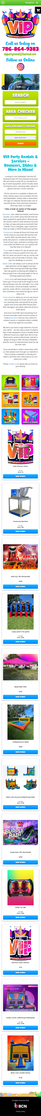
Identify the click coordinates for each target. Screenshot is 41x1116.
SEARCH (20, 143)
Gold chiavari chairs (20, 466)
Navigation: (29, 3)
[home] (3, 2)
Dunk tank (9, 279)
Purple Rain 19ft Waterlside (20, 852)
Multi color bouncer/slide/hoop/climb (20, 797)
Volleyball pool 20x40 (20, 742)
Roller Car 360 (20, 907)
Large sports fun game (20, 632)
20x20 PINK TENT (20, 687)
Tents (6, 250)
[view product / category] (10, 383)
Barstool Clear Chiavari (20, 963)
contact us (13, 364)
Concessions (8, 232)
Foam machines (9, 297)
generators (13, 318)
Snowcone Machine (20, 521)
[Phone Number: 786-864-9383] (20, 49)
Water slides (8, 263)
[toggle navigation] (37, 3)
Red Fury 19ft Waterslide (20, 576)
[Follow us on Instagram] (20, 67)
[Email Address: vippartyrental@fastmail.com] (20, 54)
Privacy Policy (20, 1111)
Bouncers (6, 214)
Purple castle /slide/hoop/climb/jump (20, 1018)
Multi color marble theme (20, 1073)
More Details (20, 476)
